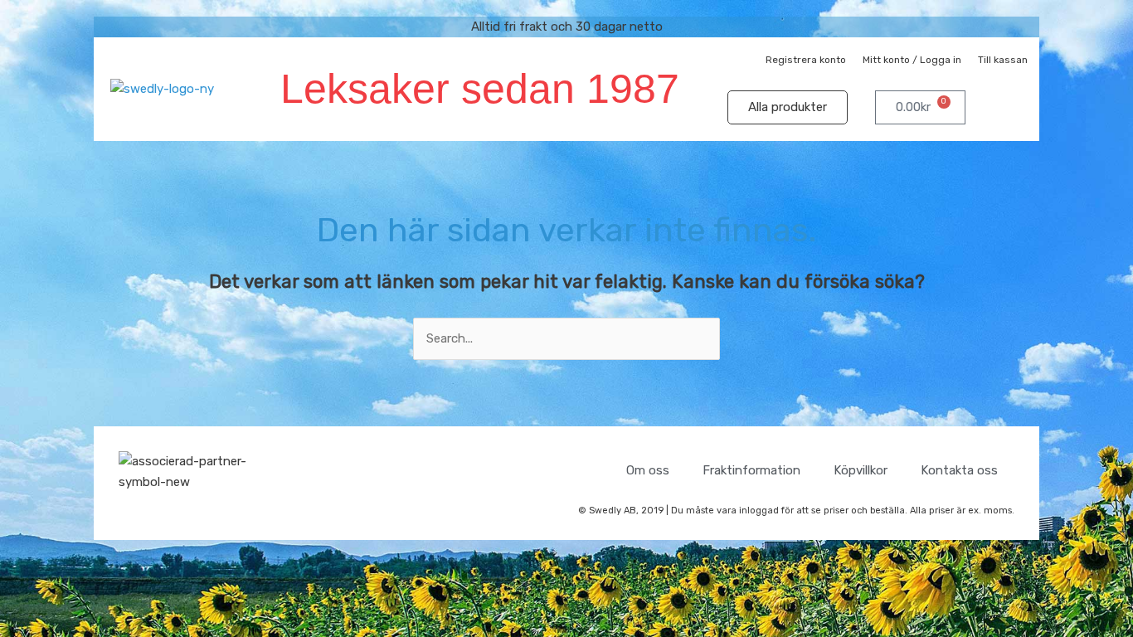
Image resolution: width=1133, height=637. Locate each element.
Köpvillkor (860, 470)
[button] (1006, 107)
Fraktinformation (751, 470)
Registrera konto (806, 60)
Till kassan (1003, 60)
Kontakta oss (959, 470)
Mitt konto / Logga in (912, 60)
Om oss (647, 470)
